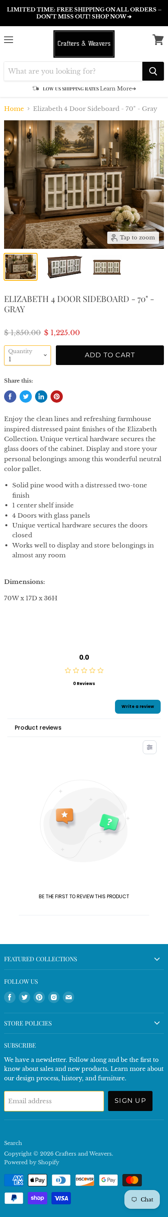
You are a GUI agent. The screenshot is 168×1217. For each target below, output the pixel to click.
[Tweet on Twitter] (26, 396)
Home (14, 108)
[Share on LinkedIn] (41, 396)
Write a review (138, 706)
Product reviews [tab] (38, 727)
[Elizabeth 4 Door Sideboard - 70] (20, 267)
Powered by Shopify (31, 1162)
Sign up (130, 1100)
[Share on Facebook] (10, 396)
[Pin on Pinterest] (57, 396)
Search (13, 1143)
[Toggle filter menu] (150, 747)
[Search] (153, 71)
